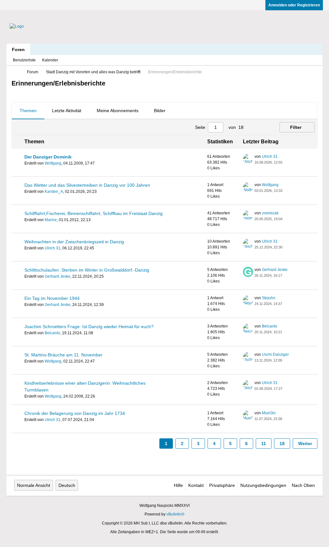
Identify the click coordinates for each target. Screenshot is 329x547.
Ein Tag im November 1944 (52, 298)
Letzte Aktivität (66, 110)
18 (282, 443)
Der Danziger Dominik (48, 156)
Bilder (159, 110)
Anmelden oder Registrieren (294, 5)
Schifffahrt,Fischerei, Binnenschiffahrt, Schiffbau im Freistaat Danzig (93, 213)
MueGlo (269, 413)
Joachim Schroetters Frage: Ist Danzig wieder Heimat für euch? (89, 326)
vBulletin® (175, 514)
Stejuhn (268, 298)
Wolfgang (53, 163)
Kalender (50, 60)
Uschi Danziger (275, 354)
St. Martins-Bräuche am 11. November (63, 354)
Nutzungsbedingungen (263, 485)
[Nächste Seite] (263, 127)
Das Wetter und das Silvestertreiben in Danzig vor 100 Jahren (87, 185)
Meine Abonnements (117, 110)
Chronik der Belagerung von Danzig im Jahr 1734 (74, 413)
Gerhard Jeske (57, 276)
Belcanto (52, 333)
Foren (18, 49)
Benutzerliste (24, 60)
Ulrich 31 (270, 156)
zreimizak (270, 213)
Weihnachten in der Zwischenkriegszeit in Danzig (74, 241)
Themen (28, 110)
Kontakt (196, 485)
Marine (51, 220)
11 (263, 443)
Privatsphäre (222, 485)
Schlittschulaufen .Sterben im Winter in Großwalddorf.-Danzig (86, 270)
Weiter (305, 443)
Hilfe (178, 485)
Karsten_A (54, 191)
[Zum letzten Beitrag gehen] (286, 162)
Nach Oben (303, 485)
